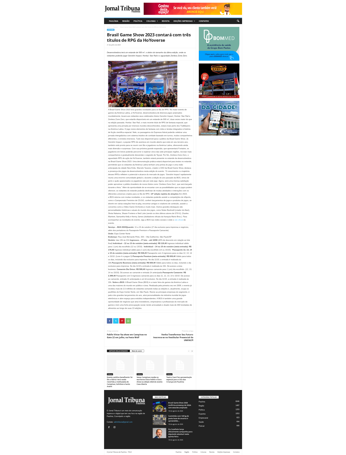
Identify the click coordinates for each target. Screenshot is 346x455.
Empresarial (203, 418)
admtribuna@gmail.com (123, 422)
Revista (165, 21)
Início (108, 27)
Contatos (204, 21)
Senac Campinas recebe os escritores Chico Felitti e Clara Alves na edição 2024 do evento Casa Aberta (149, 380)
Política (138, 21)
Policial (201, 426)
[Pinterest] (122, 321)
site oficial (179, 220)
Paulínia (113, 21)
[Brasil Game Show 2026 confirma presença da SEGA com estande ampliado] (159, 407)
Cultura (115, 27)
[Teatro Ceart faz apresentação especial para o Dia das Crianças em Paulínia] (179, 365)
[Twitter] (116, 321)
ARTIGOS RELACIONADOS (118, 351)
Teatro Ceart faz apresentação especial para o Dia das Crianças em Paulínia (179, 379)
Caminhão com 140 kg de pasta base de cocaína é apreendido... (178, 418)
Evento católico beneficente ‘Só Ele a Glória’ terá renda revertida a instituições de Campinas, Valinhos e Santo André (119, 382)
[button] (238, 21)
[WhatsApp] (128, 321)
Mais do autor (137, 351)
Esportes (202, 414)
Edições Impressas (183, 21)
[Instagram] (114, 427)
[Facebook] (109, 321)
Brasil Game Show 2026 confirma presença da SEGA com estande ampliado (179, 405)
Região (125, 21)
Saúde (201, 422)
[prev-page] (188, 351)
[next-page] (192, 351)
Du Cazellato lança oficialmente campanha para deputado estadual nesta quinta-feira (180, 433)
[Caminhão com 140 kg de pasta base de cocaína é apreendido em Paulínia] (159, 420)
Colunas (151, 21)
